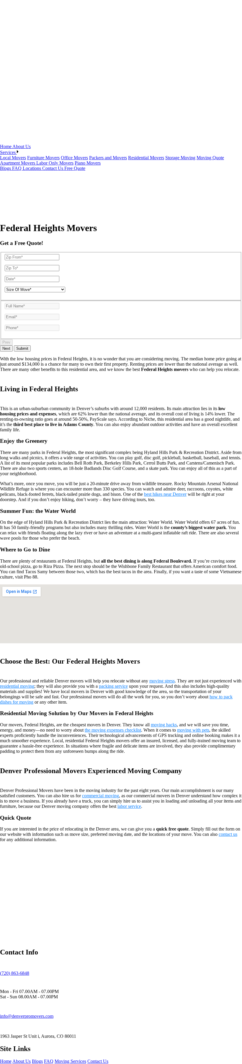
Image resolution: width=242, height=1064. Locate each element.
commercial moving (100, 795)
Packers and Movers (108, 157)
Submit (22, 348)
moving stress (162, 680)
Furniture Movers (43, 157)
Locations (32, 168)
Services (8, 152)
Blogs (6, 168)
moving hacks (164, 724)
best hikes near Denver (165, 494)
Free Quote (74, 168)
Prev (6, 342)
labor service (129, 806)
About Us (21, 146)
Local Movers (13, 157)
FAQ (17, 168)
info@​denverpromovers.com (26, 1016)
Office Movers (74, 157)
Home (6, 146)
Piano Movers (88, 162)
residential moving (17, 686)
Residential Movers (146, 157)
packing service (113, 686)
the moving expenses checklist (113, 729)
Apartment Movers (18, 162)
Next (6, 348)
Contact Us (53, 168)
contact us (228, 834)
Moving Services (70, 1061)
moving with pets (193, 729)
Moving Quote (210, 157)
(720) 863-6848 (14, 973)
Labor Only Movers (54, 162)
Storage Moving (180, 157)
